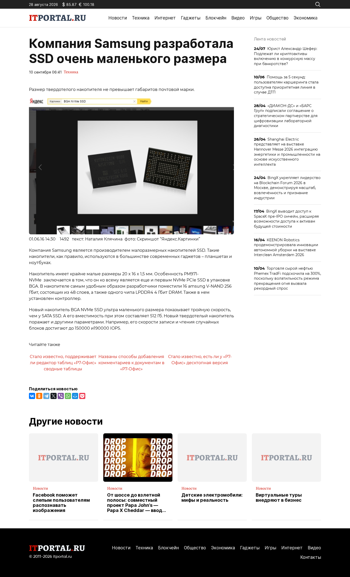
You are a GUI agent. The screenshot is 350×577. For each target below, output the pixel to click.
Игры (255, 17)
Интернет (165, 17)
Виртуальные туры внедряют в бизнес (279, 497)
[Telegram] (46, 396)
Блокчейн (215, 17)
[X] (53, 396)
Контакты (310, 557)
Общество (277, 17)
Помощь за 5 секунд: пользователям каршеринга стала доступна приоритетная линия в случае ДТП (286, 85)
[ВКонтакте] (32, 396)
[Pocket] (82, 396)
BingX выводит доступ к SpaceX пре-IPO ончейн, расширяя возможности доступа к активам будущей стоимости (286, 219)
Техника (140, 17)
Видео (238, 17)
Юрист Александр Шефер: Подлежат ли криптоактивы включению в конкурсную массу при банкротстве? (285, 56)
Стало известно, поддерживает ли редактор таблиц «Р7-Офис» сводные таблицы (63, 362)
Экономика (305, 17)
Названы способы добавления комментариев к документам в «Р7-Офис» (131, 362)
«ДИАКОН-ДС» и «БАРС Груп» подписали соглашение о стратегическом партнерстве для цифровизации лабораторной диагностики (285, 115)
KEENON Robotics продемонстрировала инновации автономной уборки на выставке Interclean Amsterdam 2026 (286, 247)
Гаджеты (190, 17)
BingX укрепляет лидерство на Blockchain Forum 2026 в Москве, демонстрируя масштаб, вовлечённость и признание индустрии (287, 187)
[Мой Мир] (75, 396)
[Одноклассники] (39, 396)
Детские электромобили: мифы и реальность (212, 497)
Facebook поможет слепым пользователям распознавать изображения (61, 502)
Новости (117, 17)
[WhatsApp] (68, 396)
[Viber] (61, 396)
